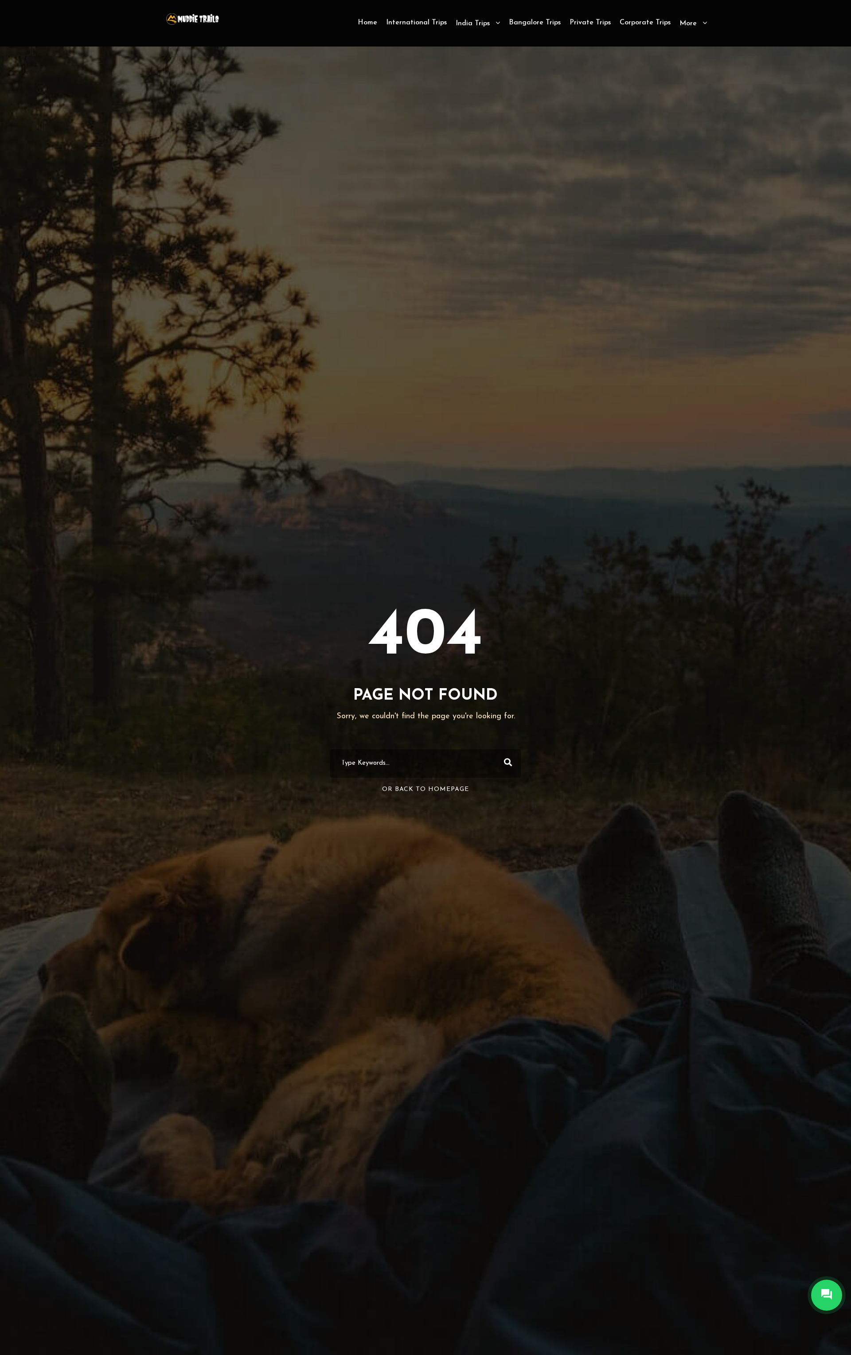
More (688, 23)
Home (367, 22)
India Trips (473, 23)
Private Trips (590, 22)
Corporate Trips (645, 22)
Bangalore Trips (535, 22)
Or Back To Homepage (425, 789)
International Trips (416, 22)
